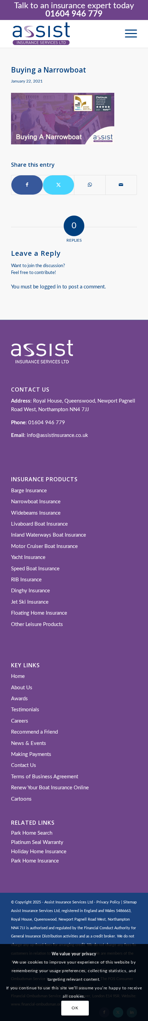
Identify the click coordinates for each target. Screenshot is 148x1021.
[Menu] (127, 34)
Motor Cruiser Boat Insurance (44, 546)
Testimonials (25, 709)
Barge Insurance (29, 490)
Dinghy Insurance (30, 590)
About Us (21, 687)
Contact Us (23, 765)
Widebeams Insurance (36, 513)
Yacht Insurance (28, 557)
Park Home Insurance (35, 861)
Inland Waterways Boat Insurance (48, 535)
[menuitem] (127, 34)
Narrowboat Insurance (36, 501)
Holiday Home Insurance (38, 851)
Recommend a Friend (34, 732)
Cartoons (21, 799)
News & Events (28, 743)
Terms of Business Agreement (44, 776)
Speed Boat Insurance (35, 568)
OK (75, 1008)
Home (18, 676)
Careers (19, 721)
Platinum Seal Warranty (37, 842)
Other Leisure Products (37, 624)
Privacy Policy (108, 902)
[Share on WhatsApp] (89, 185)
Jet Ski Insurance (30, 602)
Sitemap (130, 902)
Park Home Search (31, 833)
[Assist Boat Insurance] (61, 34)
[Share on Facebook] (27, 185)
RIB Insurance (26, 579)
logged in (50, 286)
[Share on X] (58, 185)
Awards (19, 698)
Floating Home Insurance (39, 613)
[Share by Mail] (121, 185)
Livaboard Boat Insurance (39, 524)
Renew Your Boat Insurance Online (50, 787)
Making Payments (31, 754)
